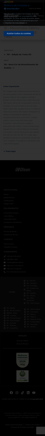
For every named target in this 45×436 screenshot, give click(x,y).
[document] (22, 218)
